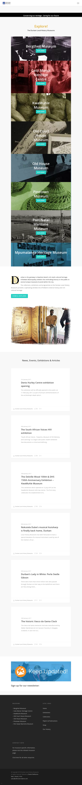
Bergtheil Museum (20, 708)
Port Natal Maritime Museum (23, 724)
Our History (46, 729)
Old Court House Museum (22, 716)
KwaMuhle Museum (20, 713)
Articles (17, 371)
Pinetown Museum (20, 721)
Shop (44, 725)
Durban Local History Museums (24, 409)
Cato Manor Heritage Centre (23, 711)
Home (45, 708)
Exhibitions (46, 712)
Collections (46, 717)
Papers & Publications (50, 721)
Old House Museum (20, 719)
